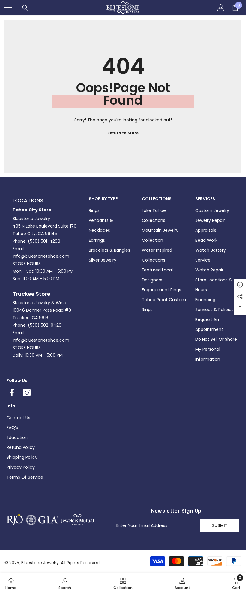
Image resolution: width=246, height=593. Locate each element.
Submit (220, 525)
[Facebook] (12, 392)
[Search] (25, 7)
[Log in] (221, 7)
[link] (65, 583)
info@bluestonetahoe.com (41, 256)
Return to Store (123, 132)
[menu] (8, 7)
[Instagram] (27, 392)
